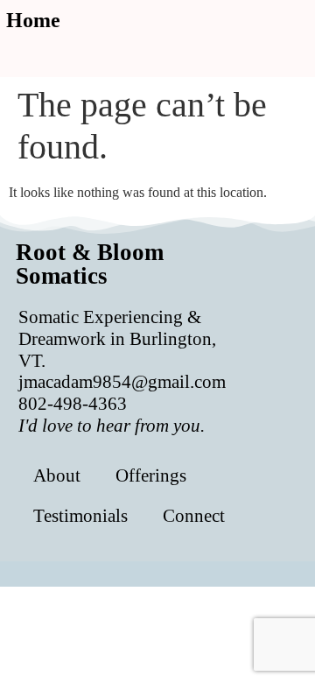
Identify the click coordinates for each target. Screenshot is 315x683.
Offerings (151, 475)
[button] (110, 50)
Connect (194, 515)
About (56, 475)
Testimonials (80, 515)
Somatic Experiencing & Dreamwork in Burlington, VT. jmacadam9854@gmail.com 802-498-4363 (122, 371)
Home (33, 20)
